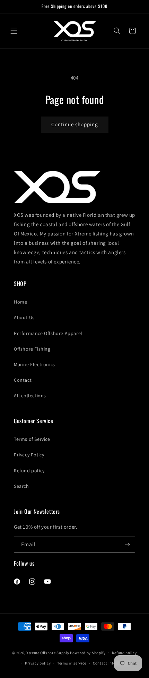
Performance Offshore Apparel (48, 333)
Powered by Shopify (88, 652)
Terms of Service (32, 439)
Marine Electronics (34, 364)
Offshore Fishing (32, 349)
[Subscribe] (127, 545)
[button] (13, 30)
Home (20, 302)
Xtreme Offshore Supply (47, 652)
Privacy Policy (29, 455)
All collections (30, 395)
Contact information (111, 663)
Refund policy (29, 470)
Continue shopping (74, 124)
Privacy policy (38, 663)
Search (21, 486)
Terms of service (71, 663)
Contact (23, 380)
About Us (24, 317)
